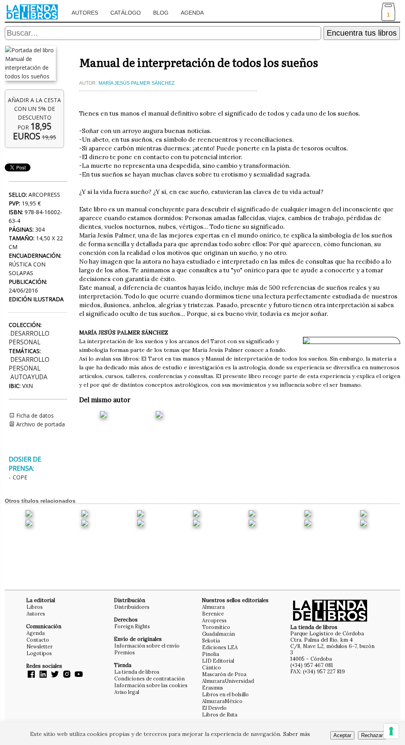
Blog (160, 13)
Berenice (213, 613)
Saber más (296, 733)
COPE (20, 477)
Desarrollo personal (29, 337)
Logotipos (39, 653)
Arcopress (214, 620)
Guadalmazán (218, 634)
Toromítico (216, 627)
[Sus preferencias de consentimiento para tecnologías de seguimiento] (391, 731)
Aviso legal (126, 692)
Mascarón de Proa (224, 674)
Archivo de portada (40, 424)
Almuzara (213, 607)
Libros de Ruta (219, 714)
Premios (124, 652)
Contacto (37, 640)
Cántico (211, 667)
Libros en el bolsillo (225, 694)
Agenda (192, 13)
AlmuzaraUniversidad (228, 681)
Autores (85, 13)
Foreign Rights (132, 626)
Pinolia (210, 654)
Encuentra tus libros (362, 33)
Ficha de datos (34, 415)
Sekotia (211, 640)
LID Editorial (218, 661)
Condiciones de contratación (149, 678)
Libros (34, 607)
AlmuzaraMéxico (222, 701)
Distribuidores (132, 607)
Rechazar (372, 735)
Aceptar (342, 735)
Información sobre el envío (147, 645)
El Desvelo (214, 708)
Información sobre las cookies (150, 685)
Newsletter (39, 646)
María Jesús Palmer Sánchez (136, 83)
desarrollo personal (29, 363)
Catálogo (125, 13)
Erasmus (212, 687)
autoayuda (28, 377)
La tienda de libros (136, 672)
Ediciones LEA (220, 647)
